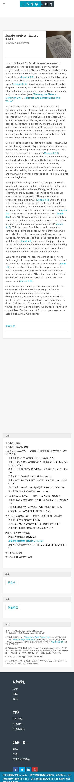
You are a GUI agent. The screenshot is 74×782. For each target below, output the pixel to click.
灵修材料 (18, 724)
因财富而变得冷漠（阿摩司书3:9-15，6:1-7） (29, 491)
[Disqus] (37, 387)
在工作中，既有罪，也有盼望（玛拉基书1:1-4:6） (31, 528)
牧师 (15, 749)
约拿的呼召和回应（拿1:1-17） (22, 537)
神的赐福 (13, 607)
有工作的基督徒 (21, 759)
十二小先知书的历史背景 (16, 447)
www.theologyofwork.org (23, 639)
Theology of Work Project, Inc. (37, 637)
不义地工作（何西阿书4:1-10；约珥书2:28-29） (30, 476)
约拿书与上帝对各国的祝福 (17, 533)
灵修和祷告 (19, 729)
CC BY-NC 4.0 (57, 642)
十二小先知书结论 (13, 553)
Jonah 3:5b (43, 199)
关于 (15, 688)
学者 (15, 754)
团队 (15, 693)
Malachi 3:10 (51, 153)
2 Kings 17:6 (20, 84)
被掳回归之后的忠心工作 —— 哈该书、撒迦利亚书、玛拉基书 (33, 516)
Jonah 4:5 (26, 241)
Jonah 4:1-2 (27, 77)
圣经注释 (18, 719)
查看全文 (10, 326)
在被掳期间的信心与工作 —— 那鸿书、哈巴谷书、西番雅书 (32, 496)
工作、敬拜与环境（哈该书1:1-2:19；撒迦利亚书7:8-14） (34, 524)
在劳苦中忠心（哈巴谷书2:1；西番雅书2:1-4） (29, 511)
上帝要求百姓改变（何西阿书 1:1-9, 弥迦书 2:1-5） (31, 458)
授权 (15, 698)
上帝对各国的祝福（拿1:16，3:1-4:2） (26, 541)
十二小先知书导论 (13, 443)
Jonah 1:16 (26, 280)
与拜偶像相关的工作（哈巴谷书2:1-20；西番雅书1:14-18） (35, 507)
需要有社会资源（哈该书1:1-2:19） (24, 520)
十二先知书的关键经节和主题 (18, 557)
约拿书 (11, 582)
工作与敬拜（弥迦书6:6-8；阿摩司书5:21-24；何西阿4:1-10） (37, 487)
